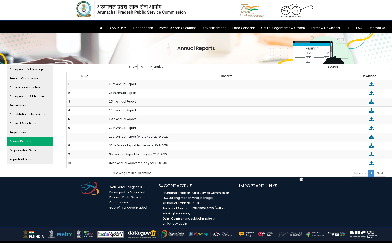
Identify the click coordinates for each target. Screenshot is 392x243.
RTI (348, 28)
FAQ (359, 28)
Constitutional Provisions (27, 114)
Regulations (18, 132)
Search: (333, 67)
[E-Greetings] (198, 234)
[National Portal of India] (110, 234)
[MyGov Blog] (246, 234)
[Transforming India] (337, 234)
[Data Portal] (142, 234)
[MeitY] (60, 234)
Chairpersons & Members (28, 96)
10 (69, 163)
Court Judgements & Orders (283, 28)
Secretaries (18, 105)
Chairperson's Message (27, 69)
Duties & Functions (23, 123)
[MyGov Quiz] (265, 234)
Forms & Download (325, 28)
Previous (360, 173)
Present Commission (25, 78)
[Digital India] (172, 234)
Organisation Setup (24, 150)
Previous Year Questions (177, 28)
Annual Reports (20, 141)
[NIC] (363, 234)
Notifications (143, 28)
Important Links (21, 159)
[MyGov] (85, 234)
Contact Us (377, 28)
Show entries (146, 67)
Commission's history (25, 87)
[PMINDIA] (33, 234)
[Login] (301, 179)
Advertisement (214, 28)
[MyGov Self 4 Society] (224, 234)
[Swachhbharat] (289, 234)
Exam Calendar (243, 28)
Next (380, 173)
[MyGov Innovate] (315, 234)
